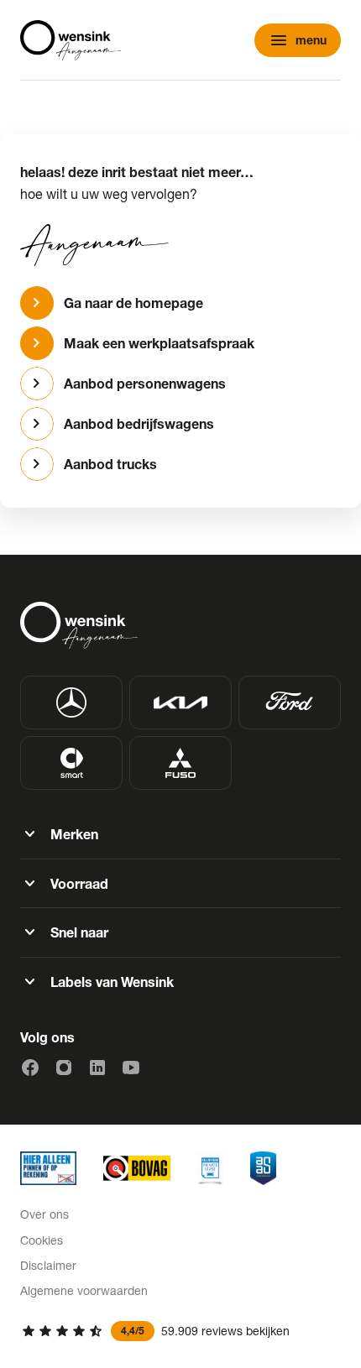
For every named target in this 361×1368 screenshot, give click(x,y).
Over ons (44, 1214)
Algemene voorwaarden (84, 1290)
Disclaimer (48, 1265)
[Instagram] (64, 1067)
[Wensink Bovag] (136, 1168)
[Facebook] (30, 1067)
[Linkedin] (97, 1067)
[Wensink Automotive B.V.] (70, 40)
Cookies (41, 1240)
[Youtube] (131, 1067)
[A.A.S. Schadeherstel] (263, 1168)
